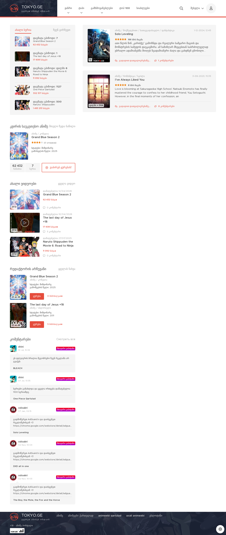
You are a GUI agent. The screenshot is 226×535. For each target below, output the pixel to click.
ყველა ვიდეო (66, 183)
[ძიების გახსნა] (181, 8)
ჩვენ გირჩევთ (61, 30)
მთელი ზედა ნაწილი (62, 126)
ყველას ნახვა (66, 269)
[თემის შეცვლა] (220, 529)
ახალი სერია (23, 30)
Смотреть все (65, 339)
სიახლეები (143, 8)
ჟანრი (68, 8)
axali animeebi (135, 516)
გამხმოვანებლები (102, 8)
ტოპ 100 (124, 8)
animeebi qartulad (109, 516)
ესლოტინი (155, 516)
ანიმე (59, 516)
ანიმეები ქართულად (80, 516)
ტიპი (81, 8)
